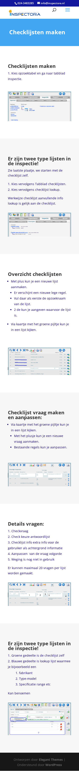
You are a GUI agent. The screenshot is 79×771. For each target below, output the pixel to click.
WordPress (53, 765)
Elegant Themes (51, 759)
